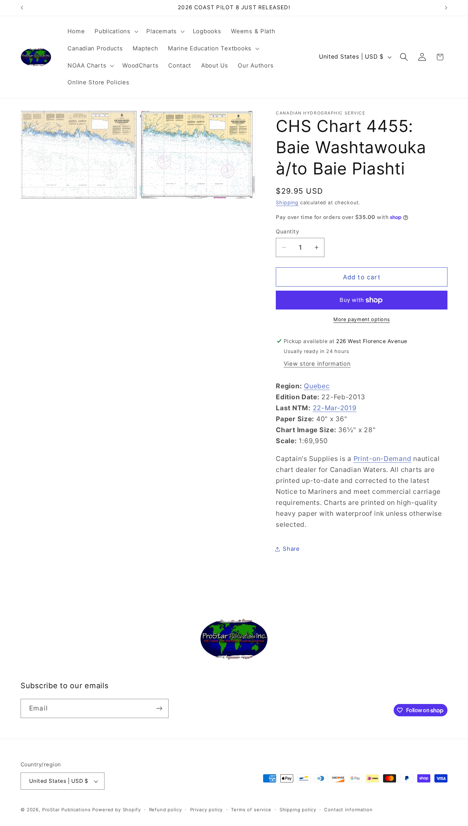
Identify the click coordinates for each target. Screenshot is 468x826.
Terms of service (251, 809)
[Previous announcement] (21, 8)
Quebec (317, 386)
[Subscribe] (159, 708)
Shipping (287, 202)
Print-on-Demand (382, 458)
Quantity (287, 231)
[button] (115, 31)
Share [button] (291, 548)
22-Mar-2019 (335, 408)
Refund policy (165, 809)
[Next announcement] (446, 8)
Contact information (348, 809)
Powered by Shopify (116, 809)
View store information (317, 363)
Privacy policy (206, 809)
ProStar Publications (66, 809)
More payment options (361, 319)
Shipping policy (298, 809)
